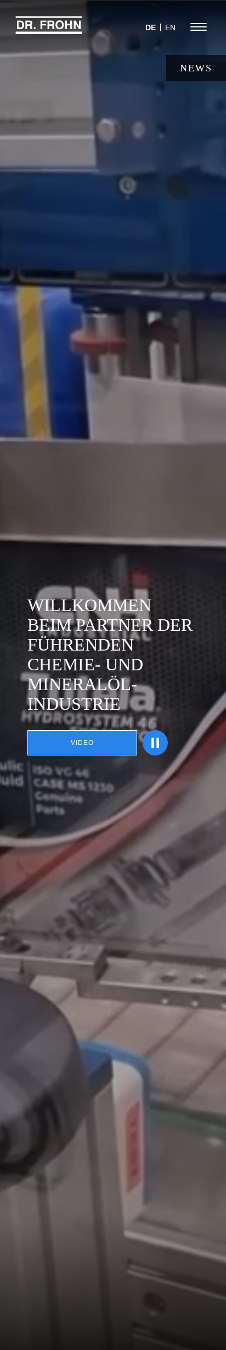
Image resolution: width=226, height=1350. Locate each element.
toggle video (155, 742)
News (196, 68)
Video (82, 743)
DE (150, 27)
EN (170, 27)
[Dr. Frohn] (48, 30)
